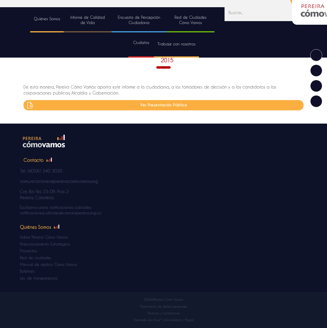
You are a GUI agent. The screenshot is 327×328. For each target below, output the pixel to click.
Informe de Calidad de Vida (87, 20)
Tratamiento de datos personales (163, 306)
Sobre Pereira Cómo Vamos (44, 237)
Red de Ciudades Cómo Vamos (190, 20)
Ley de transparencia (38, 278)
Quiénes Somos (47, 18)
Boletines (27, 271)
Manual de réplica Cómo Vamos (48, 264)
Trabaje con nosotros (176, 44)
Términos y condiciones (163, 313)
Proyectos (28, 250)
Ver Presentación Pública (163, 104)
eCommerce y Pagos (179, 320)
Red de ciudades (35, 257)
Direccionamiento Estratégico (45, 244)
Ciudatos (141, 42)
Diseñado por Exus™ (147, 320)
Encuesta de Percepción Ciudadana (139, 20)
